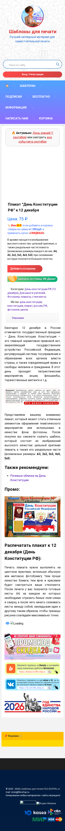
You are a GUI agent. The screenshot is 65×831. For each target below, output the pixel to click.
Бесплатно (41, 96)
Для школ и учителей (32, 292)
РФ (45, 305)
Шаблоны (27, 85)
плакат (28, 305)
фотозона (13, 309)
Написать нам (16, 118)
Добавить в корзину (22, 268)
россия (38, 305)
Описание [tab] (18, 318)
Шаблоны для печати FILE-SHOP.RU (39, 789)
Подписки (13, 96)
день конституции (31, 302)
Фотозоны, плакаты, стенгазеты (26, 296)
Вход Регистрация (32, 74)
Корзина (46, 118)
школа (24, 309)
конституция (15, 305)
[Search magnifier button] (57, 64)
